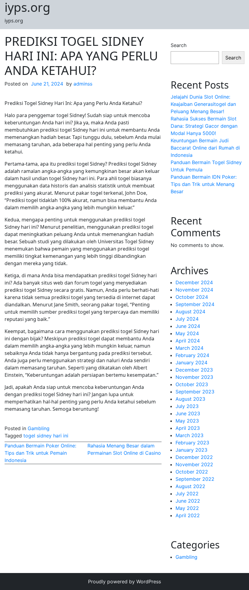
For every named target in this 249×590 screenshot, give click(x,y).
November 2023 (194, 377)
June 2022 (188, 501)
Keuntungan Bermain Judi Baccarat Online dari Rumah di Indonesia (205, 147)
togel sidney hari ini (45, 436)
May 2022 (187, 508)
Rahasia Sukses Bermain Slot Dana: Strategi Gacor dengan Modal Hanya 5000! (204, 126)
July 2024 (187, 319)
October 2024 (192, 297)
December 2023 (194, 370)
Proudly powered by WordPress (124, 581)
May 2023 (187, 421)
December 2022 (194, 457)
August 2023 (190, 399)
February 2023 (192, 443)
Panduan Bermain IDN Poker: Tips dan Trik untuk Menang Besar (204, 184)
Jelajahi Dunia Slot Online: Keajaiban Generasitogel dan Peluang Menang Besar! (203, 104)
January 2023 (191, 450)
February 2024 (192, 355)
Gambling (38, 428)
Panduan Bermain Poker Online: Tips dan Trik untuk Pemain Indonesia (40, 453)
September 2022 (195, 479)
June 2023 (188, 413)
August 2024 (190, 311)
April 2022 (188, 515)
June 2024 (188, 326)
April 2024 (188, 341)
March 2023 (189, 435)
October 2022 (192, 472)
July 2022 (187, 494)
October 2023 (192, 384)
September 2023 (195, 392)
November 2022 (194, 464)
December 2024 (194, 282)
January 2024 (191, 362)
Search (178, 45)
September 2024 (195, 304)
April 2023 (188, 428)
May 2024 (187, 333)
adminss (82, 84)
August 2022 (190, 486)
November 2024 (194, 290)
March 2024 (189, 348)
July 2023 (187, 406)
